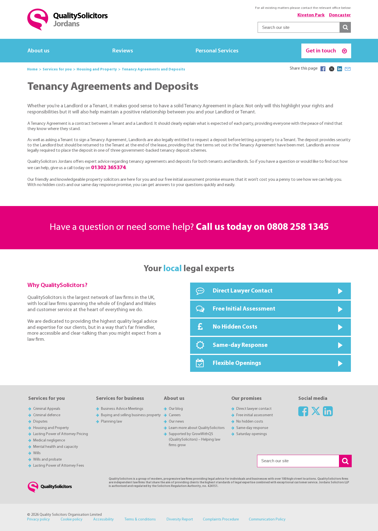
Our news (176, 422)
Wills (37, 453)
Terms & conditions (140, 519)
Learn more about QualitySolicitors (197, 428)
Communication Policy (267, 519)
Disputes (40, 422)
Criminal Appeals (46, 409)
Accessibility (103, 519)
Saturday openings (251, 434)
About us (38, 51)
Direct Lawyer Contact (243, 291)
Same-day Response (240, 345)
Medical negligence (49, 440)
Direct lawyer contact (253, 409)
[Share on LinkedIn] (339, 68)
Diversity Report (180, 519)
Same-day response (252, 428)
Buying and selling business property (131, 415)
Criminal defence (46, 415)
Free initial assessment (254, 415)
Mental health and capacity (55, 447)
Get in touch (321, 51)
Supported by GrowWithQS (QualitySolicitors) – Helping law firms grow (194, 439)
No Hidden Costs (235, 327)
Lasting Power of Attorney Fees (58, 466)
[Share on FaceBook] (323, 68)
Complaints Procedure (221, 519)
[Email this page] (348, 68)
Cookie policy (71, 519)
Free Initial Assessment (244, 309)
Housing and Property (51, 428)
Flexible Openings (237, 363)
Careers (175, 415)
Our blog (176, 409)
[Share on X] (331, 68)
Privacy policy (38, 519)
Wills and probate (47, 460)
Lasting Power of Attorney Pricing (60, 434)
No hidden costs (249, 422)
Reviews (122, 51)
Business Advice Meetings (122, 409)
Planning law (111, 422)
